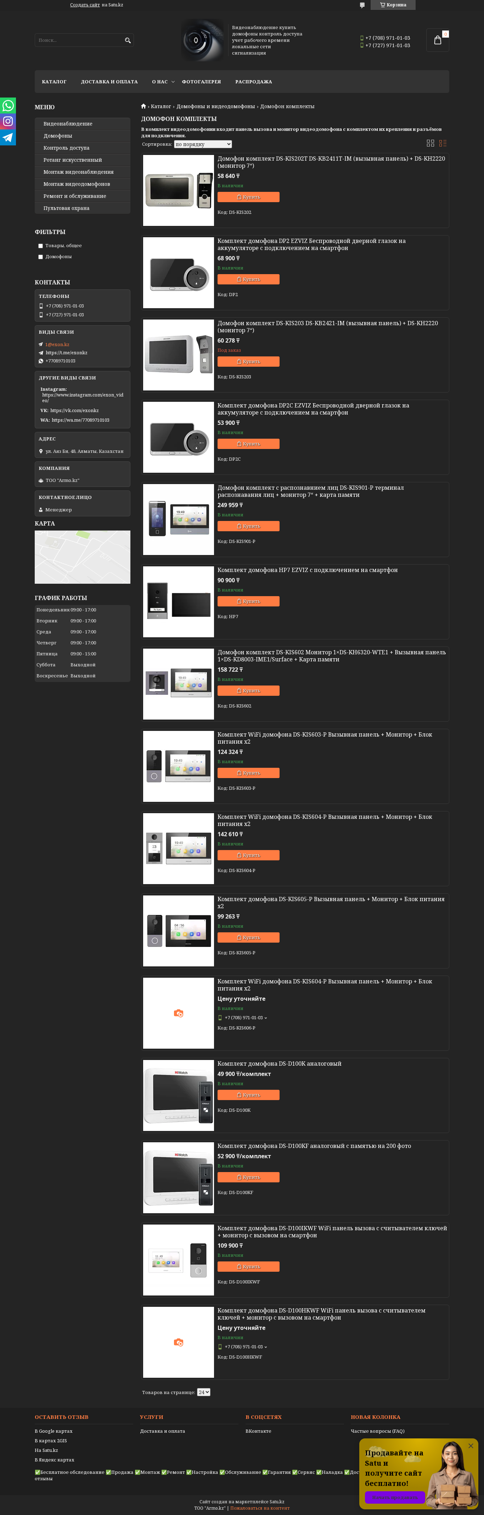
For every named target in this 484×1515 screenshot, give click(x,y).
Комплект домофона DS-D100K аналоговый (280, 1063)
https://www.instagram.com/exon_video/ (82, 397)
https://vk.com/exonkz (74, 410)
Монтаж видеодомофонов (77, 184)
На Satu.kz (46, 1450)
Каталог (54, 81)
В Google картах (54, 1431)
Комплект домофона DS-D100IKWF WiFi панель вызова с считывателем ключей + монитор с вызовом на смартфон (332, 1231)
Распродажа (253, 81)
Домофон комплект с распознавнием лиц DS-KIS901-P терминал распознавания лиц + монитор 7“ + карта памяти (311, 491)
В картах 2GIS (51, 1440)
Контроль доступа (67, 148)
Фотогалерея (201, 81)
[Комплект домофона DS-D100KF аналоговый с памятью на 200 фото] (178, 1177)
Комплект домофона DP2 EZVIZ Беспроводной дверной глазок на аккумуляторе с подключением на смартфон (312, 244)
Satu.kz (277, 1502)
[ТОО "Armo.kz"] (202, 40)
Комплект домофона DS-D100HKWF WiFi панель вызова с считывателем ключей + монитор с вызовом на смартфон (322, 1313)
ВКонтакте (258, 1431)
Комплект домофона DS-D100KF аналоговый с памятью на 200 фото (314, 1146)
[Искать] (128, 40)
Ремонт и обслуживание (75, 196)
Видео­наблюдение (68, 124)
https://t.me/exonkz (67, 352)
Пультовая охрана (67, 208)
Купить (251, 197)
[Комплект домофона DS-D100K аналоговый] (178, 1095)
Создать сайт (85, 4)
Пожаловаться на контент (260, 1508)
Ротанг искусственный (73, 160)
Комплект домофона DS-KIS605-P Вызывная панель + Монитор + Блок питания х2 (331, 902)
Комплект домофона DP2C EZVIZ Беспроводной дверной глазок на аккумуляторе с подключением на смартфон (313, 408)
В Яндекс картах (54, 1459)
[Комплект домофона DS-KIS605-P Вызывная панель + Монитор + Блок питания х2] (178, 930)
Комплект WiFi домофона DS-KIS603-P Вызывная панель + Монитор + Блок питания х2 (325, 738)
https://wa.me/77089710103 (80, 420)
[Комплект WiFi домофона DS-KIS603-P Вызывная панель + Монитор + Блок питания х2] (178, 766)
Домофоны (58, 136)
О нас (160, 81)
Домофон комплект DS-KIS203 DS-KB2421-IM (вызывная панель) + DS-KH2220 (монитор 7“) (328, 326)
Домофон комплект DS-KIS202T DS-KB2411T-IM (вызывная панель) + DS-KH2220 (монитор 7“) (331, 162)
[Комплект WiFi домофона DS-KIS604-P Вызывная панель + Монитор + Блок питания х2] (178, 848)
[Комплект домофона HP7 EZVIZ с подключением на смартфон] (178, 601)
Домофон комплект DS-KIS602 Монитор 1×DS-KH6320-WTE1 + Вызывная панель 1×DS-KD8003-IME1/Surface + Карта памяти (332, 655)
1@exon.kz (57, 344)
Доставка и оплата (109, 81)
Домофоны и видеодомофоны (215, 106)
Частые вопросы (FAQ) (378, 1431)
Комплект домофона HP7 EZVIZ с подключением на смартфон (308, 570)
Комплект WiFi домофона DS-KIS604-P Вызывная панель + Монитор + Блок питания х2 (325, 820)
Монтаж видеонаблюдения (79, 172)
